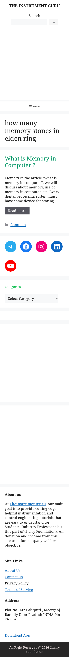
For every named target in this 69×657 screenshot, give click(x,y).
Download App (17, 635)
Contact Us (14, 576)
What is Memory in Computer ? (30, 162)
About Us (12, 570)
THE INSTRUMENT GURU (34, 5)
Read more (17, 210)
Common (18, 224)
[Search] (53, 22)
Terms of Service (19, 589)
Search (34, 15)
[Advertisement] (34, 65)
